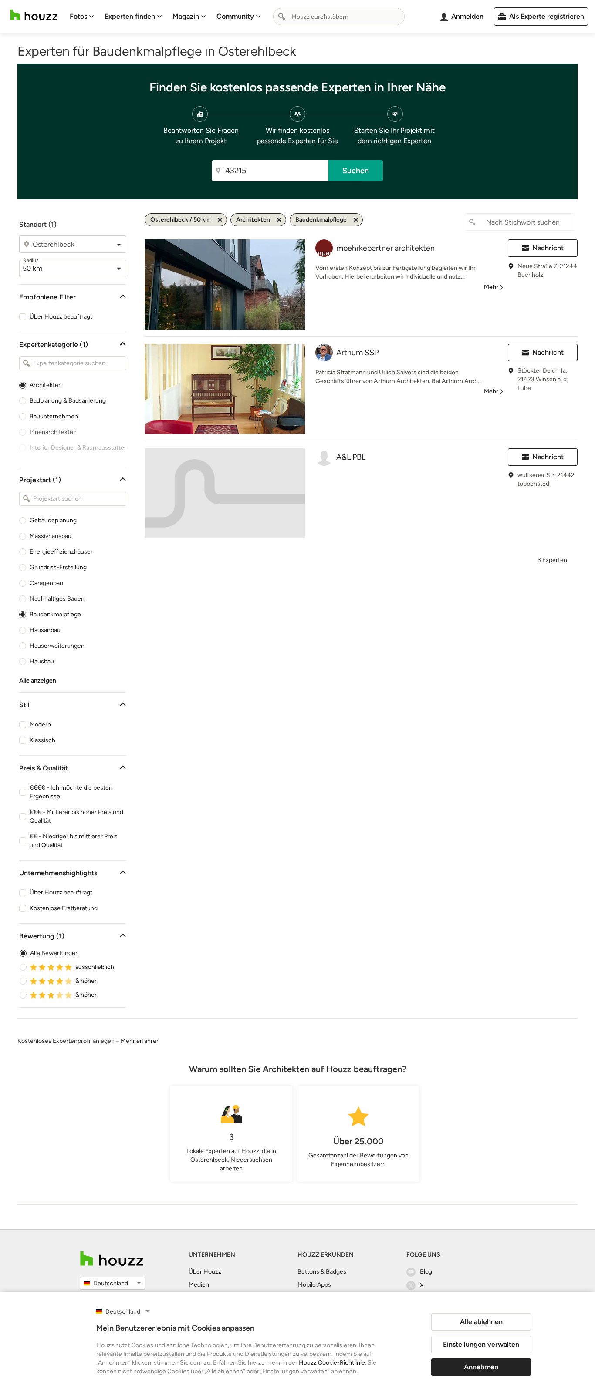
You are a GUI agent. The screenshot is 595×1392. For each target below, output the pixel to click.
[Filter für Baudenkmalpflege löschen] (356, 220)
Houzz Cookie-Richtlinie (332, 1362)
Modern (40, 724)
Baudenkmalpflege (55, 614)
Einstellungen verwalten (481, 1344)
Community (235, 16)
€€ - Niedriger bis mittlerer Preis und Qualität (74, 841)
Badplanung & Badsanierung (68, 400)
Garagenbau (46, 583)
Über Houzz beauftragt (61, 316)
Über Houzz (205, 1271)
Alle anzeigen (37, 680)
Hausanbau (45, 630)
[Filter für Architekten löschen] (279, 220)
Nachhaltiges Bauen (57, 598)
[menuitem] (81, 17)
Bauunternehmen (54, 416)
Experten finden (130, 16)
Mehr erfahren (140, 1041)
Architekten (46, 385)
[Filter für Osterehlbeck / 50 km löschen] (220, 220)
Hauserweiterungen (57, 645)
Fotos (78, 16)
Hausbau (42, 661)
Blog (426, 1271)
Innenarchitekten (53, 432)
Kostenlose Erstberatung (64, 908)
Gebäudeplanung (53, 520)
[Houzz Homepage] (34, 15)
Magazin (185, 16)
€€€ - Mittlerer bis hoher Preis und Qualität (76, 816)
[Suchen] (282, 16)
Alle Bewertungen (54, 953)
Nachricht (548, 248)
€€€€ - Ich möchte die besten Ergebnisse (71, 792)
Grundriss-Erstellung (58, 567)
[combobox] (339, 16)
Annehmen (481, 1367)
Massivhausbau (50, 536)
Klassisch (42, 740)
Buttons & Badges (322, 1271)
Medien (199, 1284)
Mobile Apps (314, 1284)
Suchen (355, 170)
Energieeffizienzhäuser (61, 551)
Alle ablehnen (481, 1322)
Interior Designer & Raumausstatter (78, 447)
